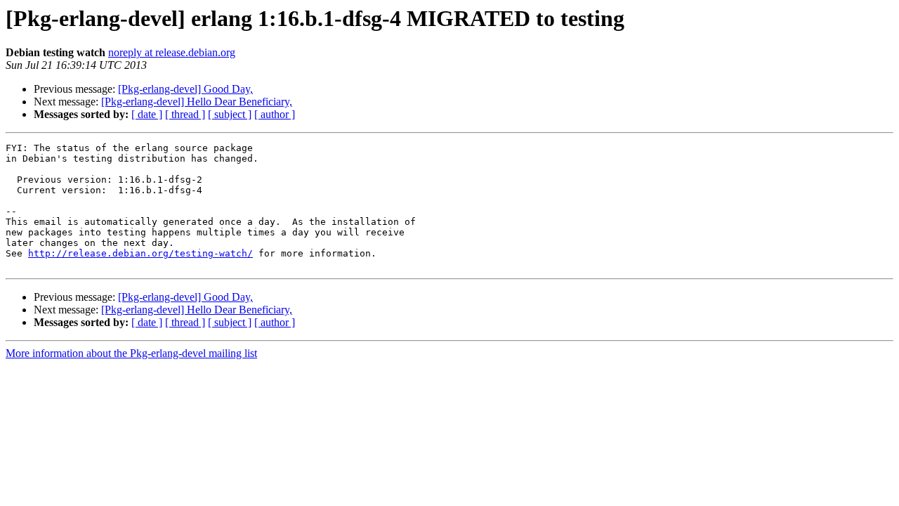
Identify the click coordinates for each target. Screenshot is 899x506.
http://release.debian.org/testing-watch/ (140, 253)
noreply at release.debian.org (171, 52)
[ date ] (146, 114)
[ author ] (274, 114)
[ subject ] (229, 114)
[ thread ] (185, 114)
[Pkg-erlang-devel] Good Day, (185, 89)
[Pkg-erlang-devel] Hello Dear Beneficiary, (196, 102)
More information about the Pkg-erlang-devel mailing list (131, 353)
